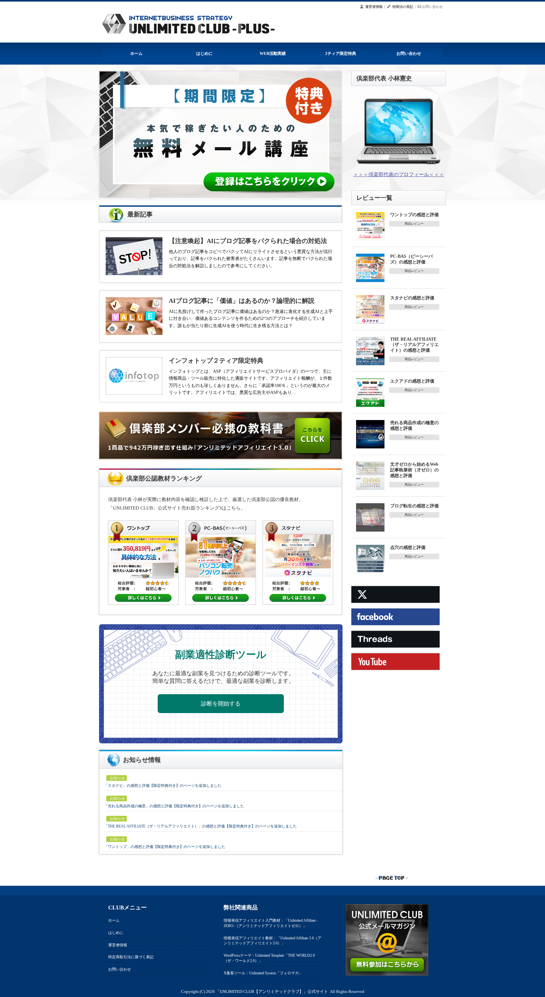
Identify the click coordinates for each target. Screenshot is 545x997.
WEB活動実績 (273, 53)
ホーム (136, 53)
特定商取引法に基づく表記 (131, 957)
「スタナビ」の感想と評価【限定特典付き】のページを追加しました (162, 785)
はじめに (204, 53)
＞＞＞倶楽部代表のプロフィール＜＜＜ (398, 174)
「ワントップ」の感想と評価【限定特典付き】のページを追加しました (164, 846)
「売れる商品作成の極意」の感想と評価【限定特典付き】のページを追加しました (174, 806)
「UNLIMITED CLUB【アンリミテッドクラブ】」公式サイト (272, 991)
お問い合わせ (408, 53)
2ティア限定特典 (340, 53)
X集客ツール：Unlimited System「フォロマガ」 (263, 973)
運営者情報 (117, 945)
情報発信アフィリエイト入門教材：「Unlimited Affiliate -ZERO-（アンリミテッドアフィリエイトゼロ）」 (271, 923)
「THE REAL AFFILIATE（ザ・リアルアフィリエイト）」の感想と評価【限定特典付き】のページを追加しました (200, 826)
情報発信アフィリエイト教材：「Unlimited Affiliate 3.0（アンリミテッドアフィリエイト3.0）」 (272, 941)
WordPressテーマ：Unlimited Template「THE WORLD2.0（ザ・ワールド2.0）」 (269, 958)
